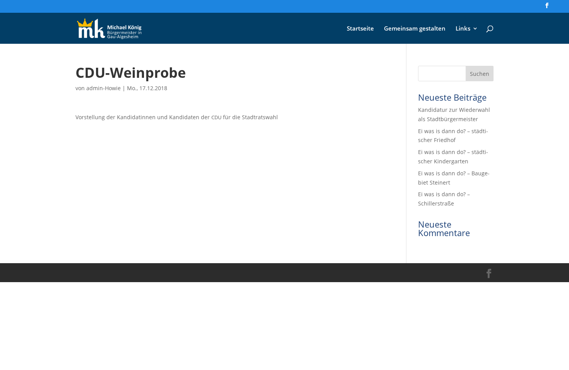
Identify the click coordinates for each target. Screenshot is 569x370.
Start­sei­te (360, 29)
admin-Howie (103, 88)
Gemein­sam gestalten (415, 29)
